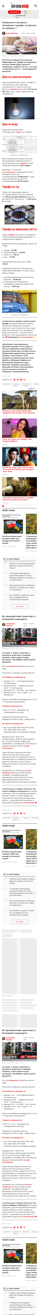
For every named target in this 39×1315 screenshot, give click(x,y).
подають (24, 163)
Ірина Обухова (11, 33)
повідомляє (13, 666)
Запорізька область (16, 385)
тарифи (11, 235)
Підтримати (14, 12)
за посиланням (26, 337)
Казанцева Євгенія (10, 625)
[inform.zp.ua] (19, 6)
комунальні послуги (27, 385)
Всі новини (19, 606)
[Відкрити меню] (3, 6)
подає (19, 132)
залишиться (15, 89)
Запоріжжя (6, 384)
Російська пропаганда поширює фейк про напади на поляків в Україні (11, 539)
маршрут (26, 818)
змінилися (11, 172)
